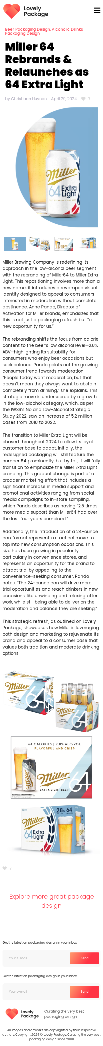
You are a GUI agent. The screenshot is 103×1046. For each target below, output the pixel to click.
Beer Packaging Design (27, 29)
